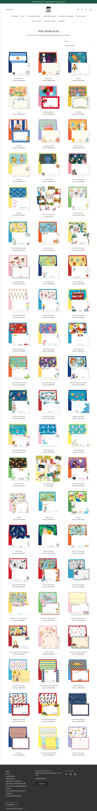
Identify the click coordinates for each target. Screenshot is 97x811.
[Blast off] (78, 63)
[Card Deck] (19, 738)
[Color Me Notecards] (49, 469)
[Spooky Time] (49, 63)
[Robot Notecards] (78, 267)
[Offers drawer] (86, 9)
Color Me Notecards (48, 484)
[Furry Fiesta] (19, 164)
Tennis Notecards (48, 281)
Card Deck (19, 753)
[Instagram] (71, 774)
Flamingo (18, 213)
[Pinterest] (75, 774)
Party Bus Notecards (78, 315)
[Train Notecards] (49, 233)
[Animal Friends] (49, 164)
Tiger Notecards (18, 483)
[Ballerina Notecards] (78, 738)
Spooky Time (48, 78)
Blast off (78, 78)
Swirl (18, 112)
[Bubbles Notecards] (78, 401)
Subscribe (42, 783)
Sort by (66, 41)
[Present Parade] (78, 131)
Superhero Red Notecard (48, 719)
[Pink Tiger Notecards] (78, 233)
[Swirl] (19, 97)
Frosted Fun (18, 146)
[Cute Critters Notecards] (49, 368)
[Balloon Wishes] (49, 637)
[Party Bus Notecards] (78, 300)
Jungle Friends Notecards (18, 383)
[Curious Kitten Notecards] (19, 570)
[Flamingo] (19, 198)
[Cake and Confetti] (49, 131)
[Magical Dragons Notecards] (78, 368)
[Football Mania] (19, 63)
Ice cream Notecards (48, 315)
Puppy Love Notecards (78, 551)
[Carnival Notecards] (49, 570)
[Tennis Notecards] (49, 267)
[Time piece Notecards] (78, 704)
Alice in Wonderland (78, 179)
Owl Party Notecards (19, 685)
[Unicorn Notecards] (49, 435)
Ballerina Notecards (78, 753)
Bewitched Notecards (78, 483)
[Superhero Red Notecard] (49, 704)
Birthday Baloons (48, 112)
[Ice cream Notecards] (49, 300)
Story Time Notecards (48, 214)
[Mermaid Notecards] (49, 334)
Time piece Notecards (78, 719)
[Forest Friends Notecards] (19, 233)
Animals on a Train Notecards (18, 618)
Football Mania (18, 78)
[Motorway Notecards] (19, 334)
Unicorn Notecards (48, 450)
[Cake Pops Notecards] (19, 300)
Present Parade (78, 146)
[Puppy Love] (49, 502)
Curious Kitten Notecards (19, 585)
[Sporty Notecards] (78, 334)
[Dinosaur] (78, 502)
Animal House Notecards (19, 450)
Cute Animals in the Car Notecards (19, 652)
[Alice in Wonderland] (78, 164)
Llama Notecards (78, 450)
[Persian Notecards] (49, 536)
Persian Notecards (48, 551)
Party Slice (78, 112)
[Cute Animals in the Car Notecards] (19, 637)
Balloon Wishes (48, 652)
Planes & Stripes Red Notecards (48, 685)
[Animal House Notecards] (19, 435)
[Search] (78, 9)
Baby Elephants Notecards (48, 753)
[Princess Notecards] (19, 267)
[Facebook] (66, 774)
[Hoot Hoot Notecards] (19, 401)
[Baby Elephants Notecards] (49, 738)
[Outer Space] (19, 536)
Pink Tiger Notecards (78, 248)
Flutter (19, 517)
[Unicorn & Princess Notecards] (49, 603)
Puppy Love (48, 517)
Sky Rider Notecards (48, 416)
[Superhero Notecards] (78, 570)
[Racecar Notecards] (78, 671)
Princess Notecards (18, 281)
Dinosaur (78, 517)
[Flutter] (19, 502)
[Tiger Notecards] (19, 469)
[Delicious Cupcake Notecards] (78, 637)
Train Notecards (48, 248)
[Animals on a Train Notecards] (19, 603)
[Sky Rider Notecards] (49, 401)
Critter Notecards (78, 213)
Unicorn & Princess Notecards (48, 618)
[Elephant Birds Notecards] (78, 603)
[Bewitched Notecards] (78, 469)
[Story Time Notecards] (49, 198)
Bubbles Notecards (78, 416)
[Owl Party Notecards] (19, 671)
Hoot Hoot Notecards (19, 416)
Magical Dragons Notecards (78, 383)
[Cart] (90, 9)
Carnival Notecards (48, 585)
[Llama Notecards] (78, 435)
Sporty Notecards (78, 349)
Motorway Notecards (19, 349)
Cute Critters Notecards (48, 383)
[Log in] (82, 9)
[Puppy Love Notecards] (78, 536)
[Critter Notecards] (78, 198)
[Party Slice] (78, 97)
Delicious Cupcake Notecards (78, 652)
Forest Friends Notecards (18, 248)
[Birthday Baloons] (49, 97)
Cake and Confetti (48, 146)
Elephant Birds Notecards (78, 618)
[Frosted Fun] (19, 131)
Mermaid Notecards (48, 349)
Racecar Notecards (78, 685)
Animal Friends (48, 179)
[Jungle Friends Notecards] (19, 368)
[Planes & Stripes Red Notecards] (49, 671)
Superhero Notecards (78, 585)
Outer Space (18, 551)
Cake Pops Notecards (18, 315)
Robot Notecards (78, 281)
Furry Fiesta (18, 179)
